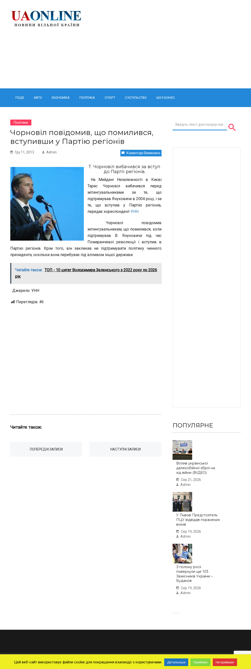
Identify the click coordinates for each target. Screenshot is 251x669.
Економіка (61, 97)
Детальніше (176, 662)
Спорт (110, 97)
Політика (87, 97)
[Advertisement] (166, 44)
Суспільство (136, 97)
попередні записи (46, 449)
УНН (134, 211)
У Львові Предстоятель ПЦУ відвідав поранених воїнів (198, 519)
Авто (38, 97)
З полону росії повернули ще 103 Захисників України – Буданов (194, 574)
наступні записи (125, 449)
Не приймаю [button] (225, 662)
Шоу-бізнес (165, 97)
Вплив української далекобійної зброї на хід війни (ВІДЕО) (195, 468)
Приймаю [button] (200, 662)
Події (19, 97)
